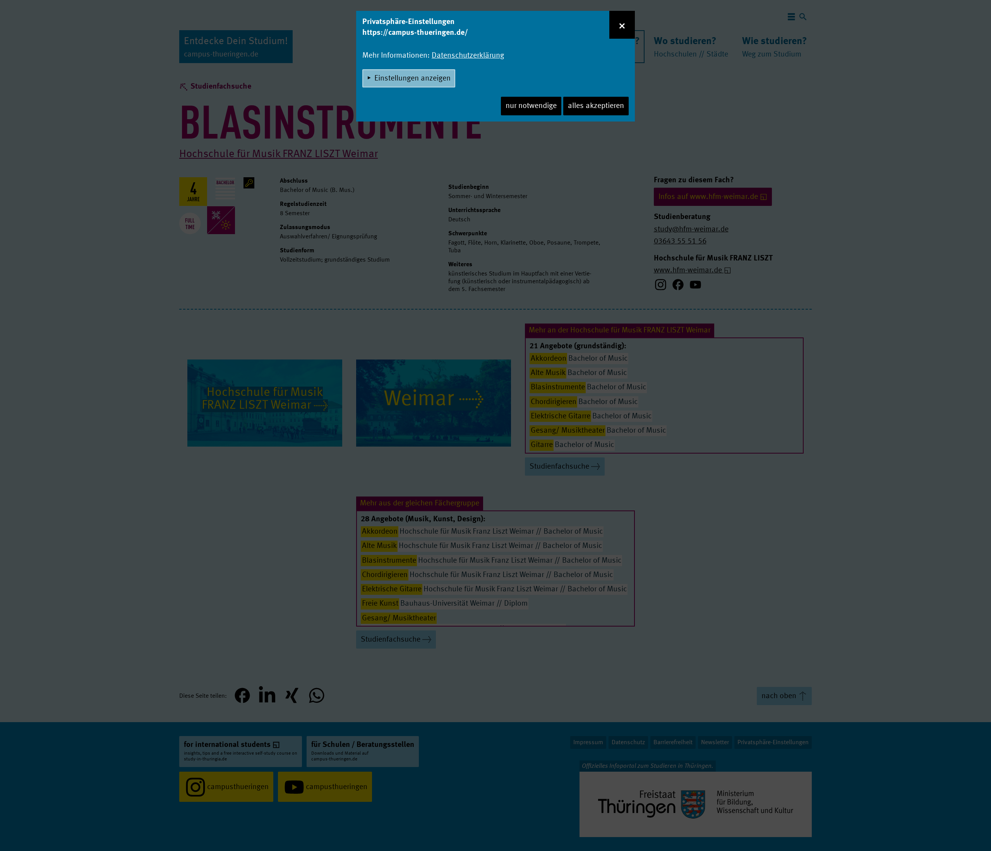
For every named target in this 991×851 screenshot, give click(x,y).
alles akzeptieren (596, 106)
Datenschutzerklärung (468, 56)
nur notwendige (531, 106)
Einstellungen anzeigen (412, 78)
